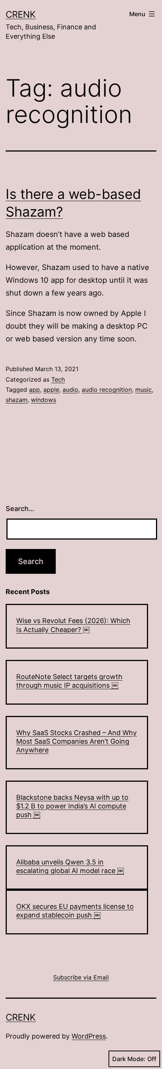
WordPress (89, 1036)
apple (51, 389)
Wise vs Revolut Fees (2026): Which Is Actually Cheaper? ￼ (73, 625)
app (34, 389)
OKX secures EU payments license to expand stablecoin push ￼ (75, 910)
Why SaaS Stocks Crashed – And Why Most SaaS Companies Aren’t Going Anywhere (76, 741)
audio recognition (107, 389)
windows (43, 399)
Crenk (21, 14)
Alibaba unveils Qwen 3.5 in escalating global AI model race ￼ (70, 866)
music (143, 389)
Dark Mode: (128, 1059)
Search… (20, 509)
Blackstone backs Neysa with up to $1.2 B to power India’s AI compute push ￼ (72, 806)
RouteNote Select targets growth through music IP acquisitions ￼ (69, 681)
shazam (17, 399)
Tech (58, 379)
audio (70, 389)
